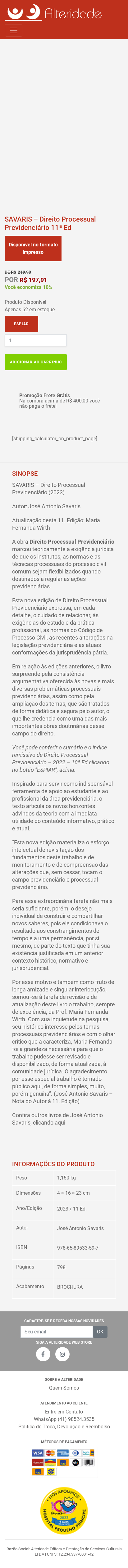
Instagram (62, 1354)
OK (100, 1332)
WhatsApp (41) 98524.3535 (64, 1419)
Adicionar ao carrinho (36, 362)
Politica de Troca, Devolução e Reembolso (64, 1427)
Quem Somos (64, 1388)
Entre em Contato (64, 1412)
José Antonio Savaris (80, 1228)
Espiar (21, 324)
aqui (60, 1122)
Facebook (43, 1354)
